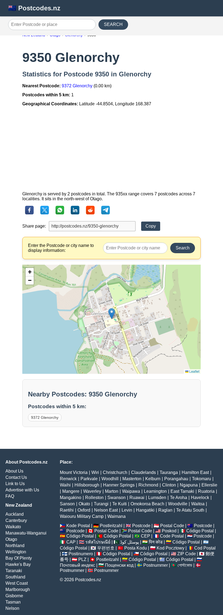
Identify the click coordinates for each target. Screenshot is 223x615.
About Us (14, 471)
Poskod (169, 531)
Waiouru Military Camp (82, 516)
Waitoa (198, 503)
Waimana (116, 516)
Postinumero (81, 553)
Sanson (67, 503)
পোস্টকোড (185, 565)
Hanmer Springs (119, 485)
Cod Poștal (205, 548)
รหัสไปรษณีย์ (97, 542)
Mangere (70, 491)
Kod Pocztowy (170, 548)
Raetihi (67, 510)
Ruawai (136, 497)
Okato (84, 503)
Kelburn (152, 478)
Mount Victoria (74, 472)
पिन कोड (156, 542)
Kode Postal (78, 525)
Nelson (12, 608)
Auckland (14, 514)
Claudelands (143, 472)
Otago (11, 539)
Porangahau (176, 478)
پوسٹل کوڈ (129, 542)
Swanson (116, 497)
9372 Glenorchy (77, 85)
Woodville (177, 503)
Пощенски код (119, 565)
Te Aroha (178, 497)
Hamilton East (195, 472)
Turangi (101, 503)
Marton (111, 491)
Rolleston (94, 497)
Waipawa (131, 491)
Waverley (92, 491)
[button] (111, 313)
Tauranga (169, 472)
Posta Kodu (135, 548)
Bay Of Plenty (18, 558)
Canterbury (16, 520)
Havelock (200, 497)
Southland (15, 577)
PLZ (82, 559)
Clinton (169, 485)
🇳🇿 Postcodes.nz (34, 8)
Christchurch (115, 472)
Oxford (84, 510)
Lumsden (157, 497)
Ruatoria (206, 491)
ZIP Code (186, 553)
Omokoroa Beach (147, 503)
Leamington (155, 491)
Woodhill (110, 478)
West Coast (16, 583)
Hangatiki (145, 510)
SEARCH (113, 24)
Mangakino (70, 497)
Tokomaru (201, 478)
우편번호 (105, 548)
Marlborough (17, 589)
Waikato (13, 526)
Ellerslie (209, 485)
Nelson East (106, 510)
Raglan (165, 510)
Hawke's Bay (18, 564)
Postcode (141, 525)
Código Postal (200, 531)
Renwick (68, 478)
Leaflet (193, 371)
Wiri (95, 472)
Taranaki (13, 570)
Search (183, 248)
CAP (71, 542)
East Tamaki (182, 491)
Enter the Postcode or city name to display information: (61, 248)
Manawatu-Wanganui (26, 533)
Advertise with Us (22, 490)
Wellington (15, 552)
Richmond (148, 485)
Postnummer (155, 565)
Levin (127, 510)
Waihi (65, 485)
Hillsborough (87, 485)
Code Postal (172, 536)
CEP (145, 536)
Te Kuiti (119, 503)
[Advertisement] (111, 149)
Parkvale (89, 478)
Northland (14, 545)
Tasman (13, 602)
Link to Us (15, 483)
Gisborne (14, 595)
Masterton (131, 478)
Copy (150, 226)
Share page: (34, 226)
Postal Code (172, 525)
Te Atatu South (190, 510)
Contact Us (16, 477)
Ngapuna (189, 485)
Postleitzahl (111, 525)
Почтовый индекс (77, 565)
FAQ (9, 496)
